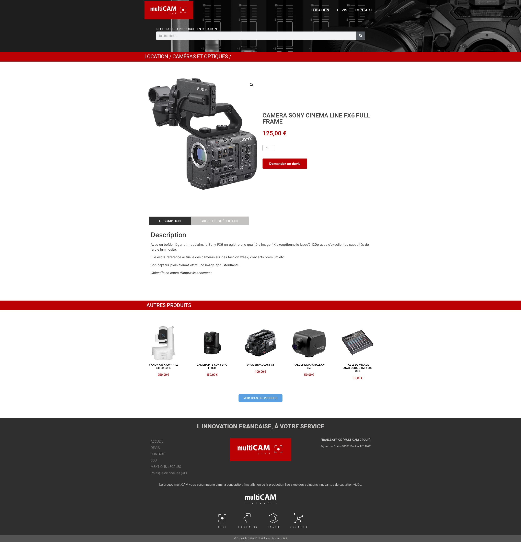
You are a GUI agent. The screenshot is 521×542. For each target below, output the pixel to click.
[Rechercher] (360, 35)
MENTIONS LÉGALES (166, 467)
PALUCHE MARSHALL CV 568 (309, 366)
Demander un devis (284, 164)
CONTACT (363, 10)
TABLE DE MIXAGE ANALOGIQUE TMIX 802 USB (357, 368)
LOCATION (320, 10)
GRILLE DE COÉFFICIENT (219, 221)
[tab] (170, 220)
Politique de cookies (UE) (169, 473)
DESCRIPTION (170, 221)
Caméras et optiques (200, 57)
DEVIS (342, 10)
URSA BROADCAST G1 (260, 364)
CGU (154, 460)
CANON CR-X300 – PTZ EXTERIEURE (163, 366)
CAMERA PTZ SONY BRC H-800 (212, 366)
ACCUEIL (157, 441)
